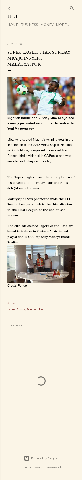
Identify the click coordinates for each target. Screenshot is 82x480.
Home (12, 25)
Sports (21, 309)
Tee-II (12, 16)
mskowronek (53, 467)
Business (29, 25)
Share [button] (11, 303)
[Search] (72, 7)
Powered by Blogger (44, 458)
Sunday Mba (35, 309)
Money (47, 25)
